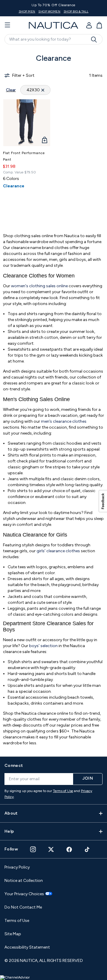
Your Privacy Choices (24, 894)
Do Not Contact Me (23, 907)
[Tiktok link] (87, 849)
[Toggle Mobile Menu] (7, 25)
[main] (53, 399)
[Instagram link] (33, 849)
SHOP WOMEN (49, 11)
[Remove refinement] (42, 89)
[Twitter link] (51, 849)
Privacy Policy (17, 867)
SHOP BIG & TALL (76, 11)
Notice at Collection (23, 880)
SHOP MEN (27, 11)
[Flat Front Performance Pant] (26, 122)
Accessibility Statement (27, 947)
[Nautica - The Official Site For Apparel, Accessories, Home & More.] (53, 25)
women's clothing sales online (39, 285)
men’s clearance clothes (63, 421)
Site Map (12, 933)
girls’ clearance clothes (58, 550)
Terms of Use (63, 791)
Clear (11, 89)
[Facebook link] (69, 849)
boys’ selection (43, 645)
